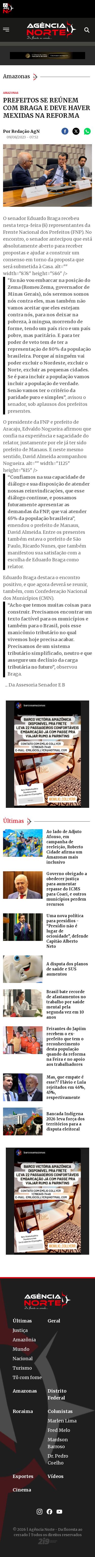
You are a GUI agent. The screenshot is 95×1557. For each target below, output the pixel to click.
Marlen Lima (62, 1421)
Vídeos (56, 1476)
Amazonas (25, 1391)
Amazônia (24, 1340)
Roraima (23, 1411)
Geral (54, 1321)
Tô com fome (27, 1377)
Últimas (22, 1321)
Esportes (23, 1476)
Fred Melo (59, 1430)
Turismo (22, 1368)
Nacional (23, 1358)
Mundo (21, 1349)
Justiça (20, 1330)
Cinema (22, 1490)
